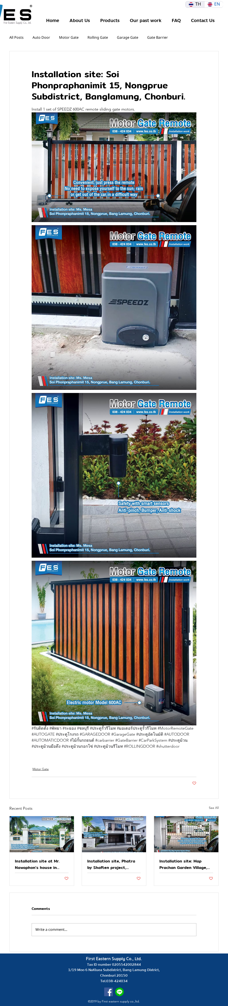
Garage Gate (127, 37)
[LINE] (119, 992)
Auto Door (41, 37)
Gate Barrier (157, 37)
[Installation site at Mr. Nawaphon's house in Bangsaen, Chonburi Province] (42, 834)
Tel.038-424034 (114, 981)
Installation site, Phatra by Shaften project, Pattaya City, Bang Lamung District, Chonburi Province (113, 864)
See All (214, 808)
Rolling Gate (98, 37)
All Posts (16, 37)
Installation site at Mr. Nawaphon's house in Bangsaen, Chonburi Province (37, 864)
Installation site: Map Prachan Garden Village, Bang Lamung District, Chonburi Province (183, 864)
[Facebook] (108, 992)
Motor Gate (69, 37)
